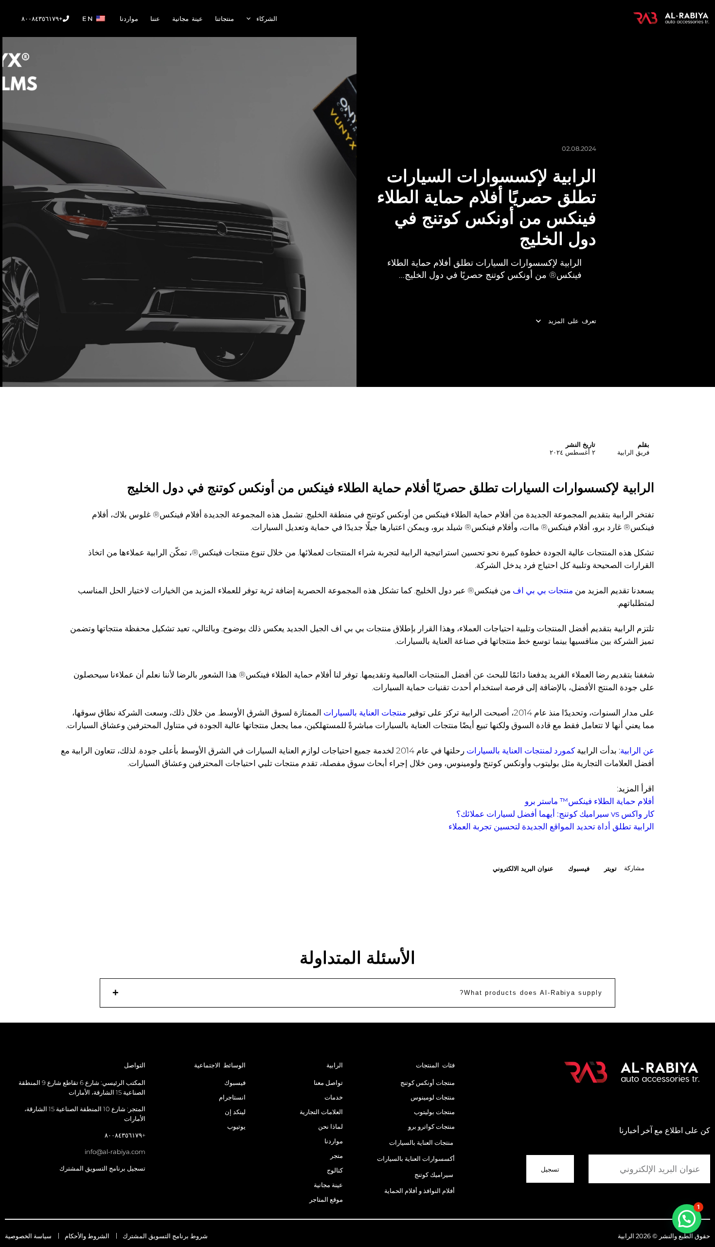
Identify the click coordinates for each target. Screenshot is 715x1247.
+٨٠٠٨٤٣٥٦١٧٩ (42, 18)
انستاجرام (232, 1097)
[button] (610, 868)
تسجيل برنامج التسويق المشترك (102, 1168)
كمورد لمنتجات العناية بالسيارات (520, 750)
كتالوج (335, 1170)
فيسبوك (235, 1082)
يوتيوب (236, 1126)
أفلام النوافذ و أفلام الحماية (419, 1190)
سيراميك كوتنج (433, 1174)
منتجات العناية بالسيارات (364, 712)
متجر (336, 1155)
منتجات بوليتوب (434, 1112)
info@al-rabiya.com (115, 1151)
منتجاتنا (224, 18)
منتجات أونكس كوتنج (427, 1082)
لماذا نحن (330, 1126)
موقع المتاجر (325, 1199)
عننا (155, 18)
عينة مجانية (187, 18)
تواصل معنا (327, 1082)
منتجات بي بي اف (543, 590)
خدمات (333, 1097)
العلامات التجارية (321, 1112)
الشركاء (266, 18)
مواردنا (129, 18)
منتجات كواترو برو (431, 1126)
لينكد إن (235, 1112)
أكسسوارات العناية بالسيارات (416, 1158)
